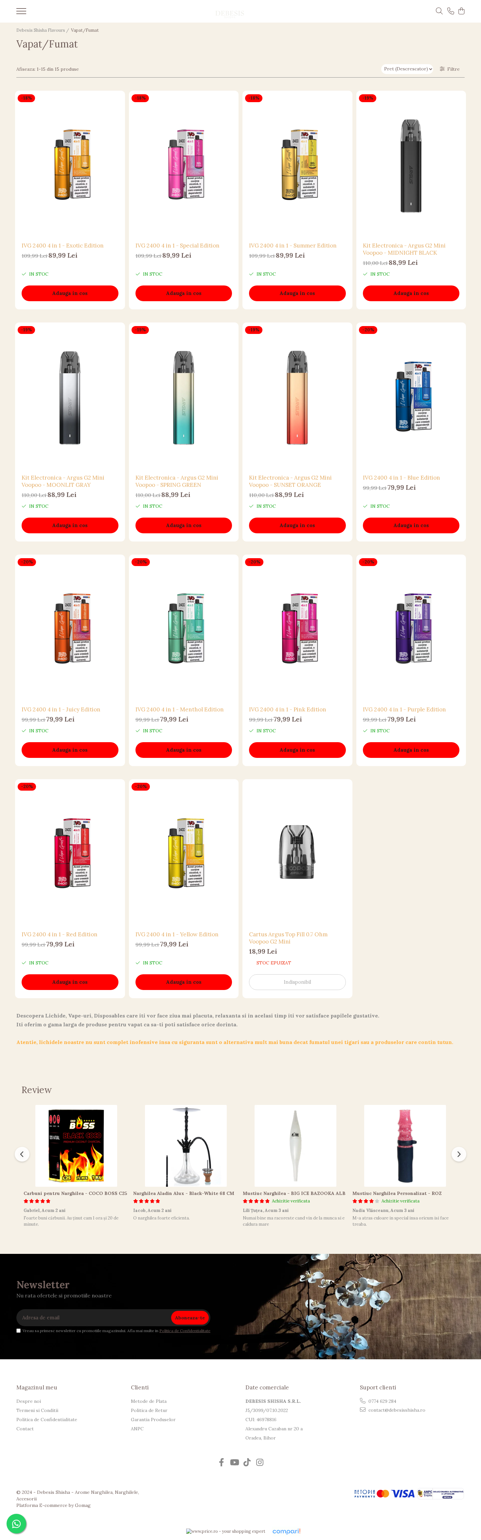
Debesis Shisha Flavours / (43, 30)
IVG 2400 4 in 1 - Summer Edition (293, 245)
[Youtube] (234, 1463)
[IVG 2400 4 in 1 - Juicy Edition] (70, 629)
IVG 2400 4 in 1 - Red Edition (60, 934)
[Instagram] (259, 1463)
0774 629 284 (381, 1401)
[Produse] (21, 13)
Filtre (452, 69)
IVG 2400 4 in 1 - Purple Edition (404, 709)
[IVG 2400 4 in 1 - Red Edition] (70, 853)
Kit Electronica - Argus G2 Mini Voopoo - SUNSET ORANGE (290, 481)
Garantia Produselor (153, 1419)
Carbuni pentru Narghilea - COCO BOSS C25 (75, 1193)
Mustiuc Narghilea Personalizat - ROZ (397, 1193)
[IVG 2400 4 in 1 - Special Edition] (184, 165)
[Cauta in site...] (439, 11)
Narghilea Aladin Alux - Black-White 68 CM (183, 1193)
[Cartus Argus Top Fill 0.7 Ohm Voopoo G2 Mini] (297, 853)
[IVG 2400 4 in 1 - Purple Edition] (411, 629)
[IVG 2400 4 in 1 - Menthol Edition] (184, 629)
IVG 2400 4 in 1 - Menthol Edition (179, 709)
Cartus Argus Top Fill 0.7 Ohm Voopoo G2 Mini (288, 938)
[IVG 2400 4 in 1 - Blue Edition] (411, 396)
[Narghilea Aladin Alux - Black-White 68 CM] (185, 1146)
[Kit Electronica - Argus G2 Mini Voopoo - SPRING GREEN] (184, 396)
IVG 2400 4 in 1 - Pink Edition (287, 709)
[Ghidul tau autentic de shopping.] (286, 1532)
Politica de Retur (149, 1410)
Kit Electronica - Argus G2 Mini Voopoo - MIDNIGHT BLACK (404, 249)
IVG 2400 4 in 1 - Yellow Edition (177, 934)
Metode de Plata (149, 1401)
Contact (25, 1429)
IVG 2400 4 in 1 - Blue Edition (401, 477)
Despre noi (28, 1401)
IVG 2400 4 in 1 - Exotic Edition (63, 245)
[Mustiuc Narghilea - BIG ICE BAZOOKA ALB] (295, 1146)
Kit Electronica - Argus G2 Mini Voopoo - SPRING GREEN (176, 481)
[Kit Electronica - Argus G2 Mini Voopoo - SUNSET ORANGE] (297, 396)
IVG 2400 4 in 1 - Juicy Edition (61, 709)
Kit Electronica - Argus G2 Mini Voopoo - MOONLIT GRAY (63, 481)
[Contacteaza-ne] (450, 11)
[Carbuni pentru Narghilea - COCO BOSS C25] (76, 1146)
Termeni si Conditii (37, 1410)
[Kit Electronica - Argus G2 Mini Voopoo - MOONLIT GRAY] (70, 396)
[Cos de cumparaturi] (461, 11)
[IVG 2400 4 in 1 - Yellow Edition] (184, 853)
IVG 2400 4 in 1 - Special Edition (177, 245)
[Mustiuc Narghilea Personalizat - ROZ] (405, 1146)
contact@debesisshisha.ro (396, 1410)
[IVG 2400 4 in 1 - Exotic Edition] (70, 165)
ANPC (137, 1429)
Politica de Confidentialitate (184, 1330)
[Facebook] (221, 1463)
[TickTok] (247, 1463)
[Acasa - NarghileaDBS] (230, 11)
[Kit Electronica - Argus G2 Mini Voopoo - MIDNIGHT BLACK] (411, 165)
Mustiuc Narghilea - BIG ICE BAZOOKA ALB (294, 1193)
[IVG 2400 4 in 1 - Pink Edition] (297, 629)
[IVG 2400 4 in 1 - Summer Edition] (297, 165)
